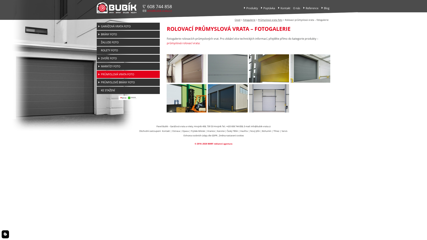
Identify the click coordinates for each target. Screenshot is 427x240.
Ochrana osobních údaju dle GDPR (200, 135)
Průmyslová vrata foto (270, 20)
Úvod (237, 20)
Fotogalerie (249, 20)
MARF (210, 143)
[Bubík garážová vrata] (117, 8)
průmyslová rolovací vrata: (183, 43)
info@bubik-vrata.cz (159, 11)
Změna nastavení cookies (231, 135)
